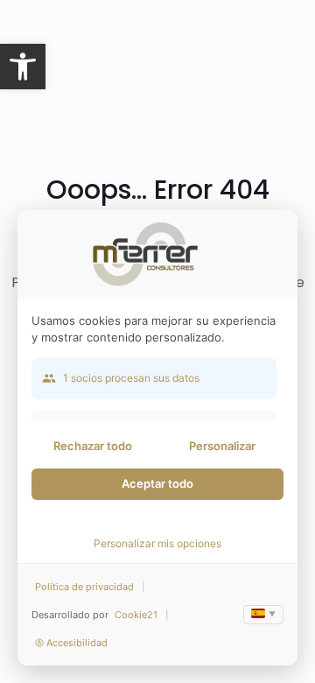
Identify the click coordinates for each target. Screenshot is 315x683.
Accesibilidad (77, 643)
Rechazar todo (92, 446)
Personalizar (222, 446)
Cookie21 (136, 615)
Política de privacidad (84, 587)
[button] (23, 66)
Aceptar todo (157, 483)
